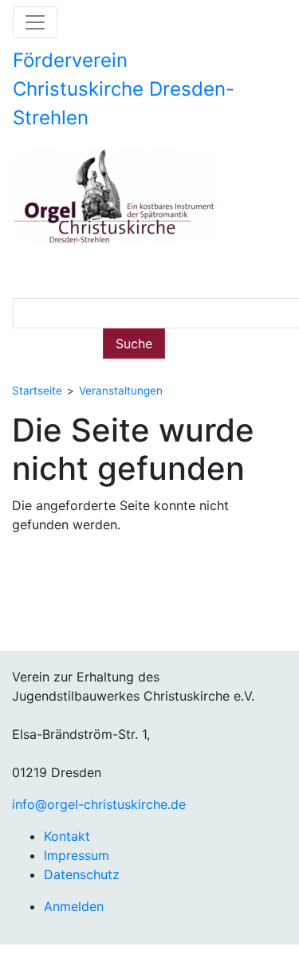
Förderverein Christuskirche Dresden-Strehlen (123, 89)
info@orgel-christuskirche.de (99, 804)
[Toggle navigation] (35, 22)
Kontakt (67, 836)
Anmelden (74, 906)
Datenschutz (82, 874)
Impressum (76, 855)
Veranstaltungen (121, 390)
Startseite (37, 390)
